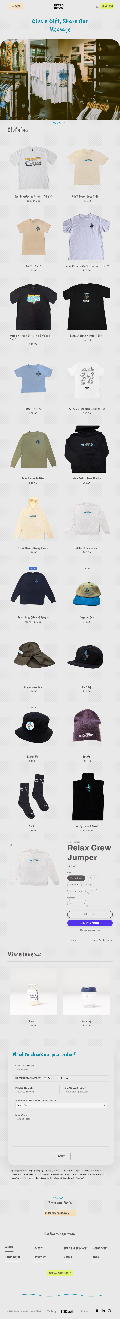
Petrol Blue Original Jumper (33, 617)
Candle (33, 1021)
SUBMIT (61, 1156)
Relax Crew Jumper (86, 548)
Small (94, 879)
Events (39, 1248)
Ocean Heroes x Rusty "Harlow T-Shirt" (87, 266)
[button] (6, 6)
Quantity (71, 898)
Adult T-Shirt (33, 266)
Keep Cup (87, 1021)
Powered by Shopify (34, 1311)
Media (68, 1257)
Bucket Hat (33, 756)
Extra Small (76, 878)
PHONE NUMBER (24, 1087)
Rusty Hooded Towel (87, 826)
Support (40, 1257)
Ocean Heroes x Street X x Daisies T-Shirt (31, 337)
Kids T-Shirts (33, 409)
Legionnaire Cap (33, 687)
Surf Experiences (76, 1248)
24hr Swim (12, 1257)
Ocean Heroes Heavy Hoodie (33, 548)
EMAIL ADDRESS (75, 1087)
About (9, 1247)
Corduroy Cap (86, 617)
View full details (101, 940)
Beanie (86, 756)
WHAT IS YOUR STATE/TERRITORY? (35, 1100)
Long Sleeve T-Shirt (33, 478)
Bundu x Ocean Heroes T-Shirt (87, 335)
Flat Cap (87, 687)
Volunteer (100, 1248)
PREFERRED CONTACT (28, 1078)
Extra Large (76, 891)
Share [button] (73, 940)
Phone (64, 1078)
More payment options (90, 930)
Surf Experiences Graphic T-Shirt (33, 196)
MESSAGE (21, 1115)
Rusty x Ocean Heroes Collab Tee (87, 409)
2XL (92, 891)
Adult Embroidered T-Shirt (87, 196)
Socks (32, 826)
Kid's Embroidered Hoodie (87, 478)
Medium (74, 885)
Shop (96, 1257)
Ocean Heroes (20, 1311)
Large (90, 885)
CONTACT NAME (24, 1065)
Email (51, 1078)
